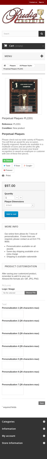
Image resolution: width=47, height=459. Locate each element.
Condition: (7, 128)
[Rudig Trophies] (23, 15)
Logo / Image (8, 289)
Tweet (7, 166)
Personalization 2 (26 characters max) (20, 321)
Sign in (41, 2)
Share (17, 166)
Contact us (33, 2)
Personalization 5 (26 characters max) (20, 359)
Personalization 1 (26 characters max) (20, 308)
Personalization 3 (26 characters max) (20, 333)
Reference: (7, 124)
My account (8, 435)
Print (8, 175)
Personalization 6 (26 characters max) (20, 372)
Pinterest (8, 170)
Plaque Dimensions (14, 201)
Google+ (28, 166)
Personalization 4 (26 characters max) (20, 346)
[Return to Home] (4, 65)
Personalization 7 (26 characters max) (20, 384)
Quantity (9, 194)
